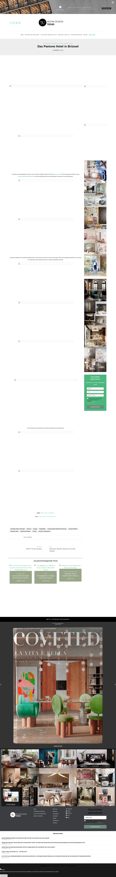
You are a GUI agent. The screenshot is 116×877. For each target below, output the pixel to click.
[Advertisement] (58, 71)
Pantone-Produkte (25, 531)
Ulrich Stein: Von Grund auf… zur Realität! (14, 851)
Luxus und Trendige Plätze (40, 813)
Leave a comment (28, 537)
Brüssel (29, 529)
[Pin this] (60, 537)
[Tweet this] (57, 537)
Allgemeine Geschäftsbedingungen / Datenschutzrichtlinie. (92, 402)
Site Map (55, 822)
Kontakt (54, 818)
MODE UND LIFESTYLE (64, 34)
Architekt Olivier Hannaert (17, 529)
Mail (68, 817)
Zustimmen (4, 875)
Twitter (68, 811)
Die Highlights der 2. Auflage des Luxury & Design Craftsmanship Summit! (45, 577)
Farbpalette (42, 529)
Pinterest (70, 813)
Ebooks (85, 34)
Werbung (55, 811)
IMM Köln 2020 (21, 573)
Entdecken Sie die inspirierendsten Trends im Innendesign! (70, 575)
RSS (68, 815)
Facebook (69, 809)
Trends (34, 531)
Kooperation (56, 813)
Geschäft (92, 35)
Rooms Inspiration (76, 34)
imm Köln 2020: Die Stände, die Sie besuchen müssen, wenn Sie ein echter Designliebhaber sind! (20, 577)
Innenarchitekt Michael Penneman (57, 529)
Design (35, 529)
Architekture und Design (39, 811)
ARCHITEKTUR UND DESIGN (32, 34)
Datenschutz (56, 820)
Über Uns (55, 809)
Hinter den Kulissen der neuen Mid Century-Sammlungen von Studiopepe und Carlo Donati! (28, 847)
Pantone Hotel (44, 513)
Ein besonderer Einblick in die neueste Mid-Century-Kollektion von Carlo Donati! (25, 838)
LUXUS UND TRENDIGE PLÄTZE (49, 34)
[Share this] (55, 537)
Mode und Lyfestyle (38, 816)
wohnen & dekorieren (44, 531)
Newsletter (55, 816)
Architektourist (51, 513)
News (22, 34)
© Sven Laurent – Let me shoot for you (47, 516)
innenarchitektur (73, 529)
